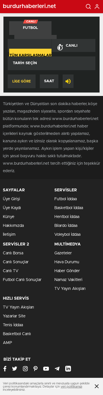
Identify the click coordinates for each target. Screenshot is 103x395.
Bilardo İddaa (65, 226)
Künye (8, 217)
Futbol (30, 25)
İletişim (9, 235)
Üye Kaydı (12, 208)
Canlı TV (10, 271)
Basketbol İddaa (68, 208)
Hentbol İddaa (66, 217)
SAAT (49, 81)
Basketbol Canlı (17, 334)
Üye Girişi (11, 199)
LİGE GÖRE (21, 81)
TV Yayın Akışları (70, 289)
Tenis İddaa (13, 325)
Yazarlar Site (14, 316)
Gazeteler (63, 253)
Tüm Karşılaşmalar (30, 55)
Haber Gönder (67, 271)
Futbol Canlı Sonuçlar (22, 280)
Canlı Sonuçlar (16, 262)
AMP (7, 343)
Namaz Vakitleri (68, 280)
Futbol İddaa (65, 199)
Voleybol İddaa (67, 235)
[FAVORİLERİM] (30, 45)
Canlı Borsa (13, 253)
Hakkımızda (13, 226)
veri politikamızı (71, 386)
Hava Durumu (66, 262)
